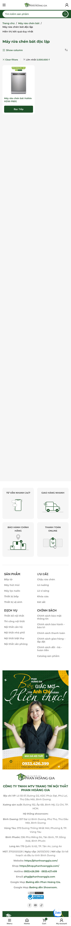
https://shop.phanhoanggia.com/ (39, 865)
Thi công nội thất (14, 621)
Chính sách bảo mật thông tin (49, 617)
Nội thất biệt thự (14, 638)
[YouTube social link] (35, 905)
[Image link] (35, 719)
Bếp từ (8, 579)
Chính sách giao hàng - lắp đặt (51, 640)
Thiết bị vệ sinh (13, 602)
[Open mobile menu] (4, 5)
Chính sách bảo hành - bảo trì (51, 626)
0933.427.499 (49, 871)
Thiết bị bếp (11, 596)
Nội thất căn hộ (13, 626)
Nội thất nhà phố (14, 632)
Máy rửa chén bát (28, 23)
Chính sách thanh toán (51, 633)
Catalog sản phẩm (48, 656)
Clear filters (11, 60)
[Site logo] (35, 4)
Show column (14, 50)
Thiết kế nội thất (14, 615)
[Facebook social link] (29, 905)
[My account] (67, 5)
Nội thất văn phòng (16, 643)
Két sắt (41, 602)
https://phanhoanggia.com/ (41, 860)
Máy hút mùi (11, 585)
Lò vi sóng (43, 590)
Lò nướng (43, 585)
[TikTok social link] (41, 905)
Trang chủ (8, 23)
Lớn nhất (38, 59)
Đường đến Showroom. (43, 887)
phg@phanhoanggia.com (39, 876)
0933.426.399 (31, 871)
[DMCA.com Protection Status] (35, 892)
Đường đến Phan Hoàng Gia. (43, 882)
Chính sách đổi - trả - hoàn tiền (49, 649)
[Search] (65, 14)
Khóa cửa (43, 596)
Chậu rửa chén (46, 579)
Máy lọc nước (12, 590)
